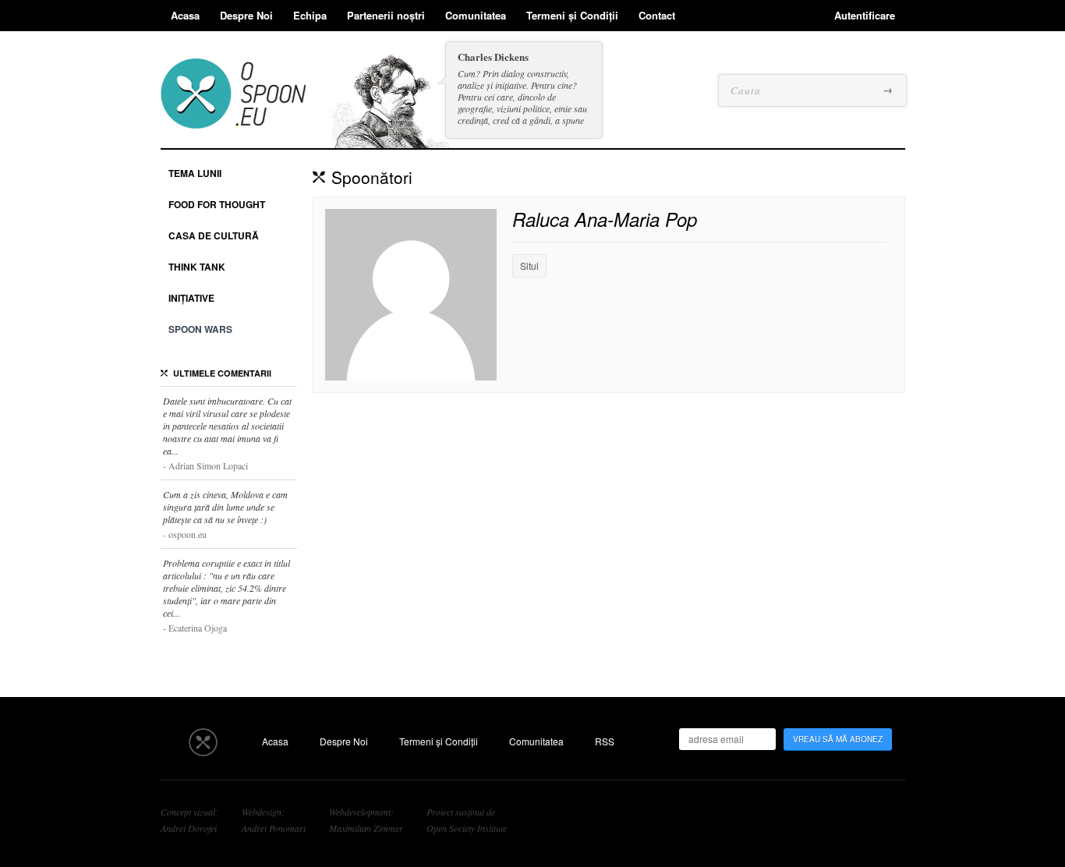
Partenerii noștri (386, 15)
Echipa (310, 15)
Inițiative (191, 298)
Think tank (196, 267)
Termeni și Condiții (572, 15)
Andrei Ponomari (274, 828)
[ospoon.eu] (233, 116)
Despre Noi (246, 15)
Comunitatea (475, 15)
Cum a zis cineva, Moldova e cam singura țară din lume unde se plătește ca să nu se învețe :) (225, 514)
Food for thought (216, 204)
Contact (657, 15)
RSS (604, 741)
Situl (529, 265)
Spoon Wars (200, 329)
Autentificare (864, 15)
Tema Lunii (194, 173)
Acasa (185, 15)
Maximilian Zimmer (366, 828)
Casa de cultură (213, 235)
